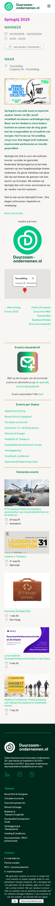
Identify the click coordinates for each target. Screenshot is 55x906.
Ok (14, 901)
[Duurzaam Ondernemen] (26, 6)
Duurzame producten (14, 803)
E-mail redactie (12, 858)
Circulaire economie (16, 422)
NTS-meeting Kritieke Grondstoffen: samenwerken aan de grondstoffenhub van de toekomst (26, 512)
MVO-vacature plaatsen (16, 867)
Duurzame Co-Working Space (22, 427)
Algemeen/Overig (15, 410)
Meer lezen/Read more (31, 901)
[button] (25, 290)
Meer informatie (13, 213)
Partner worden (12, 862)
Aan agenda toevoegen (26, 47)
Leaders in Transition (15, 556)
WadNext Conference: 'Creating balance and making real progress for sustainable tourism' (25, 702)
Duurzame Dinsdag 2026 (17, 611)
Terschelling (16, 66)
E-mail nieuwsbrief (13, 871)
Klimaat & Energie (15, 433)
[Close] (32, 278)
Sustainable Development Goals (23, 444)
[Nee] (51, 889)
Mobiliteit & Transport (17, 439)
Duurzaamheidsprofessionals (21, 461)
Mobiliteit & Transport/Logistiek (14, 813)
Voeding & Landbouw (17, 456)
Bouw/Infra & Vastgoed (18, 416)
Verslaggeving (13, 450)
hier (40, 394)
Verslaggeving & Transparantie (12, 827)
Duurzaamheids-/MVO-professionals (16, 839)
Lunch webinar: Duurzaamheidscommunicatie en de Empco (27, 657)
